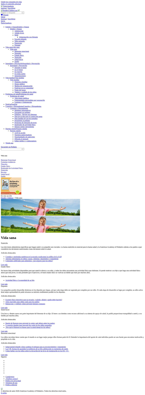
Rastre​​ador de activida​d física (24, 125)
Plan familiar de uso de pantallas (25, 119)
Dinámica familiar (20, 82)
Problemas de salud (17, 96)
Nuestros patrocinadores (23, 135)
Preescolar (18, 43)
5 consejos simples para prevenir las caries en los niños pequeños (28, 325)
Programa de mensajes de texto (25, 123)
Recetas (3, 172)
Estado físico (19, 55)
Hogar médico (19, 84)
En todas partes (19, 74)
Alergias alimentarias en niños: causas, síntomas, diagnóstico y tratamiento (31, 259)
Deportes (17, 53)
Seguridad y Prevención (18, 66)
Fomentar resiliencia (8, 162)
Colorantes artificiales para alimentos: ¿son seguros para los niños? (29, 261)
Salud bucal (18, 59)
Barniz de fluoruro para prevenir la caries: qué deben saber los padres (30, 323)
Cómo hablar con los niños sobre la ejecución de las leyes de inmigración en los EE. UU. (37, 351)
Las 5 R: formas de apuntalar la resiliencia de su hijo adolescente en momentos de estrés (36, 349)
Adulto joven (19, 33)
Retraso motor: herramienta (24, 127)
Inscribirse (11, 8)
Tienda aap (9, 143)
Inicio (3, 21)
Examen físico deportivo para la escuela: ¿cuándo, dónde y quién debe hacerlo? (33, 300)
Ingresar (4, 8)
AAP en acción (19, 133)
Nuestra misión (15, 131)
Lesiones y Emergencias (23, 102)
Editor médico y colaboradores (25, 141)
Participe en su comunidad (23, 88)
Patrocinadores (8, 6)
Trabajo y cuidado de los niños (25, 92)
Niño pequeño (19, 41)
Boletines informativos (22, 110)
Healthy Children (7, 198)
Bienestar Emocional (8, 160)
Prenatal (17, 45)
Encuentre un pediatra (22, 112)
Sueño (16, 61)
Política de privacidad (13, 381)
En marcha (18, 72)
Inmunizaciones (20, 76)
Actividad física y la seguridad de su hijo (19, 280)
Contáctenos (9, 377)
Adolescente (18, 31)
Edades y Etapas (16, 29)
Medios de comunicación (23, 86)
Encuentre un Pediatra (9, 147)
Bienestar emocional (21, 51)
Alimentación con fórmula (28, 37)
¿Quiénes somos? (11, 379)
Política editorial (11, 385)
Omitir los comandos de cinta (11, 2)
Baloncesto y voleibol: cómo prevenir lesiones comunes (25, 304)
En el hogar (18, 70)
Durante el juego (20, 68)
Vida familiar (14, 80)
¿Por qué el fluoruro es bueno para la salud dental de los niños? (27, 327)
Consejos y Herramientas (19, 108)
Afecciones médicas (21, 98)
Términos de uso (11, 383)
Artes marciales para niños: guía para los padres (22, 302)
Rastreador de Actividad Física (12, 168)
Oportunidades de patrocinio (24, 137)
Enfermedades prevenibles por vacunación (29, 100)
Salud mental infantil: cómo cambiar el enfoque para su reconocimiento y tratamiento (35, 347)
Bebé (16, 35)
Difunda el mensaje (21, 139)
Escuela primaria (20, 39)
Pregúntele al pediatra (22, 121)
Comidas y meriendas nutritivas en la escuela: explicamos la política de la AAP (33, 257)
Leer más (4, 265)
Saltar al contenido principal (11, 4)
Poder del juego (20, 90)
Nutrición (17, 57)
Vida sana (13, 49)
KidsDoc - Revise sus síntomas (25, 114)
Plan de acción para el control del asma (28, 116)
